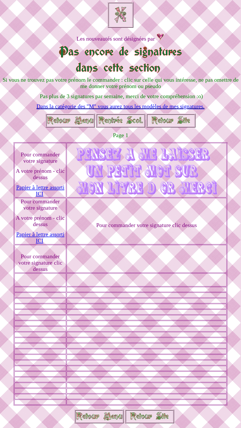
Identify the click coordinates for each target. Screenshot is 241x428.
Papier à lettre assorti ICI (40, 190)
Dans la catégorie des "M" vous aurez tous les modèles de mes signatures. (120, 106)
